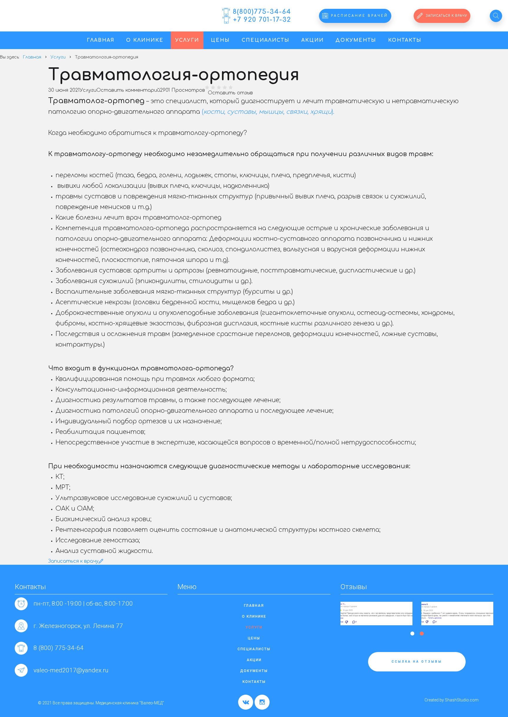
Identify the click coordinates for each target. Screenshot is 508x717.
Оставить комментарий (128, 90)
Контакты (405, 40)
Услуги (187, 40)
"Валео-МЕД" (69, 19)
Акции (312, 40)
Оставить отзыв (230, 93)
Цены (220, 40)
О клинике (144, 40)
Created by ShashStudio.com (452, 700)
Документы (355, 40)
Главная (100, 40)
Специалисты (266, 40)
